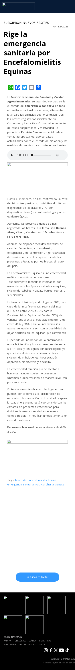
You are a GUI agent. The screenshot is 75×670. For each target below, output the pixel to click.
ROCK (42, 640)
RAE (49, 640)
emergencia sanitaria (20, 484)
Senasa (59, 484)
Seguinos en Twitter (37, 577)
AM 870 (7, 640)
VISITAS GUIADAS (27, 644)
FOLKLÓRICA (19, 640)
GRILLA (41, 644)
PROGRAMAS (10, 644)
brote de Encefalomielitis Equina (35, 480)
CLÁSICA (32, 640)
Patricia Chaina (44, 484)
